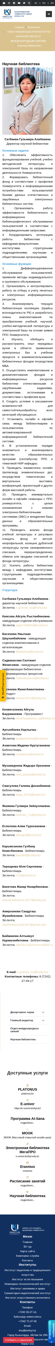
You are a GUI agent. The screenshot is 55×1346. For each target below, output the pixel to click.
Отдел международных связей (24, 1030)
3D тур (27, 1246)
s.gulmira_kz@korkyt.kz (31, 607)
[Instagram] (9, 3)
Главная (19, 27)
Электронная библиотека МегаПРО (27, 1150)
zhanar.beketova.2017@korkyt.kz (24, 900)
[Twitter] (24, 3)
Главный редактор (21, 1020)
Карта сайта (27, 1251)
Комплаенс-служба (27, 1255)
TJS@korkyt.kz (26, 875)
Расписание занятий (27, 1181)
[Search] (29, 3)
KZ (36, 3)
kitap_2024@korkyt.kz (30, 794)
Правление (33, 27)
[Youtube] (19, 3)
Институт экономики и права (27, 1288)
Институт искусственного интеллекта (27, 1297)
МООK (27, 1133)
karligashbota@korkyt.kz (32, 738)
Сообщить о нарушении (18, 1340)
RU (44, 3)
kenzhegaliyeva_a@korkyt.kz (35, 718)
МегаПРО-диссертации (3, 684)
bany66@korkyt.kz (28, 855)
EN (52, 3)
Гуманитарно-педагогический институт (27, 1293)
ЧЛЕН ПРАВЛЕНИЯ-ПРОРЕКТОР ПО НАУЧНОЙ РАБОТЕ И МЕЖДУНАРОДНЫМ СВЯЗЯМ (29, 36)
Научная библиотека (23, 1039)
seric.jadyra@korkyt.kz (31, 774)
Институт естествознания (27, 1279)
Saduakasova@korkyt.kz (32, 678)
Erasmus (27, 1167)
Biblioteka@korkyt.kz (30, 651)
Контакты (27, 1260)
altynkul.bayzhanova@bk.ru (34, 944)
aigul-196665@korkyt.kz (32, 625)
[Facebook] (14, 3)
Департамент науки (22, 1012)
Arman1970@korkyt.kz (31, 698)
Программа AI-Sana (27, 1119)
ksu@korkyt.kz (27, 1330)
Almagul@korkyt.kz (28, 835)
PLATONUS (27, 1089)
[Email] (4, 3)
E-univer (27, 1104)
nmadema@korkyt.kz (30, 754)
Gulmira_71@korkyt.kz (31, 814)
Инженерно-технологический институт (28, 1284)
